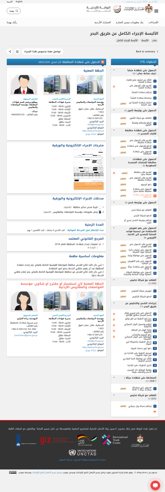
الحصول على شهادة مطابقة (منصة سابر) (142, 190)
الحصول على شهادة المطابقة (142, 152)
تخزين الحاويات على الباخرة (139, 365)
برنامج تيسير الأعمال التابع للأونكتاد (47, 472)
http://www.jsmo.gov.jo (93, 131)
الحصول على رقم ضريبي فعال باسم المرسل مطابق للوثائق (137, 314)
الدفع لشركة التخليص (141, 296)
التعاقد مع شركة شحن (141, 210)
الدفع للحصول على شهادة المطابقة (139, 147)
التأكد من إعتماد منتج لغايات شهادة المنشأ (138, 81)
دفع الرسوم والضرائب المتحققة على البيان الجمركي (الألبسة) (138, 337)
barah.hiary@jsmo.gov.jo (26, 335)
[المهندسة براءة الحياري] (24, 301)
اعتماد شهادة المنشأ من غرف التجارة (140, 104)
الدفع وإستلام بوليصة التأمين (141, 124)
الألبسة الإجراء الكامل (127, 41)
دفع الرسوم (146, 184)
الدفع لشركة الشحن (142, 216)
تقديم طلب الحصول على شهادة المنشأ (140, 86)
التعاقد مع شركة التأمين (140, 118)
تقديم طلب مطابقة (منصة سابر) (142, 173)
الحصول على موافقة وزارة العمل (139, 256)
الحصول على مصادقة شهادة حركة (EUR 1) (141, 389)
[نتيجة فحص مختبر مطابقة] (100, 207)
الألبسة (144, 41)
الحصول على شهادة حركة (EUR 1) (139, 268)
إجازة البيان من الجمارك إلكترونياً (141, 331)
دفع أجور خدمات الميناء (141, 348)
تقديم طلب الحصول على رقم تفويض (140, 245)
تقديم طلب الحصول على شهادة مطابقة (140, 141)
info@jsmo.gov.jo (95, 124)
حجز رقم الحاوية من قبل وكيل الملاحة (138, 320)
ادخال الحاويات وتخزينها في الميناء (138, 343)
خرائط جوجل (90, 134)
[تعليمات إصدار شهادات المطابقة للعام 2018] (100, 244)
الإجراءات (153, 22)
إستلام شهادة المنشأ (141, 92)
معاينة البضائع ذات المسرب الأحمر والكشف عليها (139, 371)
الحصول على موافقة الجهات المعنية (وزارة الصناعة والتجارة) (137, 273)
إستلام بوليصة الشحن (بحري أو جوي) (137, 221)
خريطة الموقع (65, 460)
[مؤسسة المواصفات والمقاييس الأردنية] (90, 84)
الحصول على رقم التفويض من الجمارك (139, 262)
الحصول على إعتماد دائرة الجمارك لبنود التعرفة (140, 251)
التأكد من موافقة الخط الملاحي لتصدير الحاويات (137, 360)
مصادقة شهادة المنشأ (141, 98)
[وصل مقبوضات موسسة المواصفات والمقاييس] (100, 212)
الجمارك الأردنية (102, 22)
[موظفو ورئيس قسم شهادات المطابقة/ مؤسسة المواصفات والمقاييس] (24, 84)
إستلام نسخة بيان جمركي (139, 406)
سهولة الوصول (81, 460)
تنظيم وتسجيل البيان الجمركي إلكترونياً (137, 325)
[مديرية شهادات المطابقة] (57, 84)
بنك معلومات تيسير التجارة (129, 22)
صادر (154, 41)
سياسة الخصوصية (97, 460)
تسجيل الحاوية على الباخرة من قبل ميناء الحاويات (137, 354)
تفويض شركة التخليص (141, 291)
